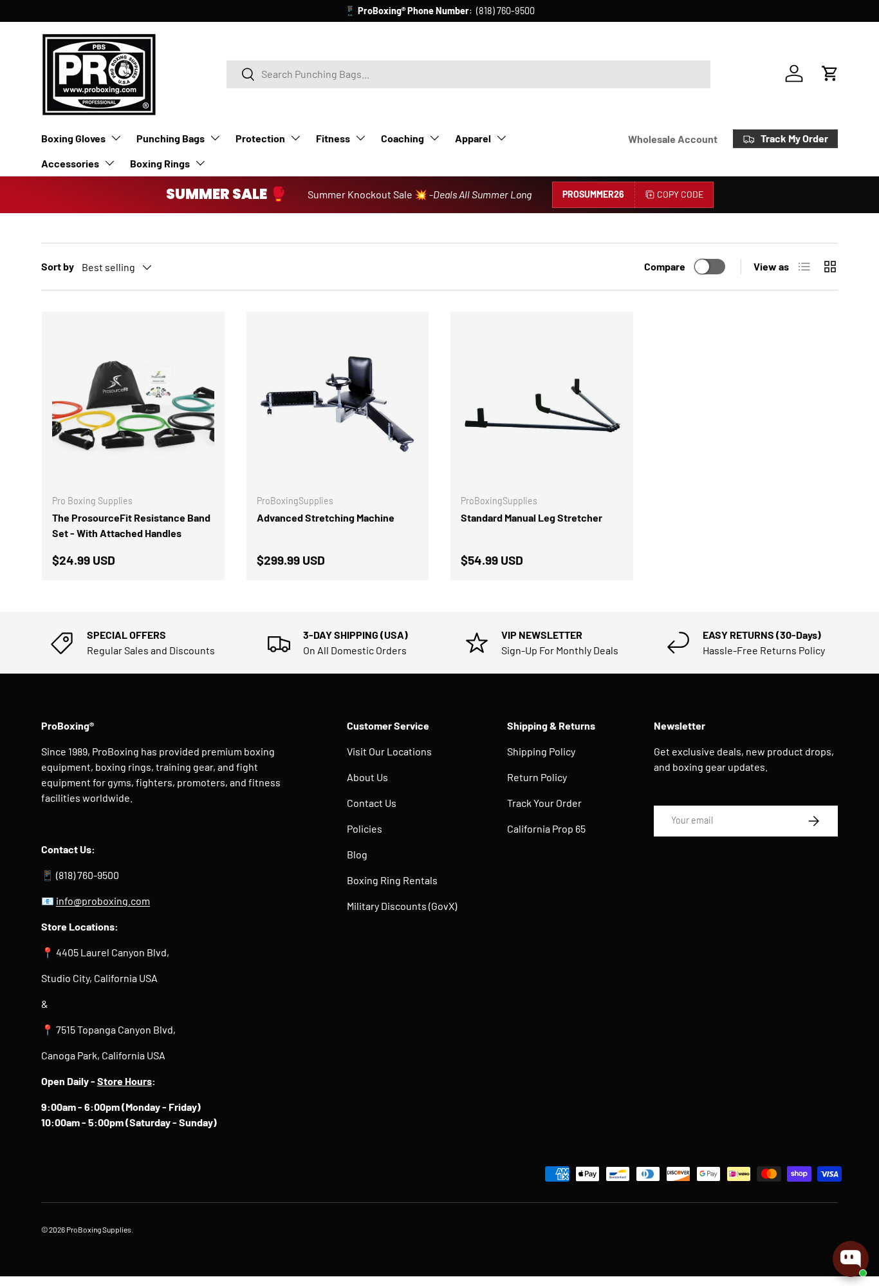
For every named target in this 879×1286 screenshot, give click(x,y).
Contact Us (371, 803)
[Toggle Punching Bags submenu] (215, 138)
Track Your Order (544, 803)
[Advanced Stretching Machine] (338, 403)
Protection (260, 138)
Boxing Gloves (73, 138)
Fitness (333, 138)
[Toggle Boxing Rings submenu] (200, 163)
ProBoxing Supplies (98, 1229)
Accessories (70, 163)
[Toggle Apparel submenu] (501, 138)
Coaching (402, 138)
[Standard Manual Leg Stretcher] (542, 403)
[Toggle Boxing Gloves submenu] (116, 138)
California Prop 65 (546, 828)
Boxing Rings (160, 163)
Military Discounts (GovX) (402, 906)
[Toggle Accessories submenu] (109, 163)
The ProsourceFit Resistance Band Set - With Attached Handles (131, 525)
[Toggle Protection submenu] (295, 138)
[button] (830, 73)
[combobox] (469, 74)
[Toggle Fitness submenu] (360, 138)
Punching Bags (170, 138)
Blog (357, 854)
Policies (364, 828)
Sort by (57, 266)
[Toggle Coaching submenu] (434, 138)
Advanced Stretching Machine (325, 517)
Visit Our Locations (389, 751)
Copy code (680, 194)
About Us (367, 777)
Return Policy (537, 777)
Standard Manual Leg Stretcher (531, 517)
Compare (664, 266)
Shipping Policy (541, 751)
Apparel (473, 138)
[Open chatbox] (851, 1259)
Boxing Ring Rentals (392, 880)
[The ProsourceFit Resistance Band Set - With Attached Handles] (133, 403)
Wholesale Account (672, 139)
